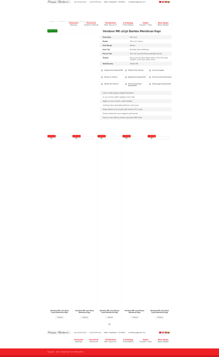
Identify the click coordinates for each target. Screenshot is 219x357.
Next (175, 228)
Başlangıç (78, 340)
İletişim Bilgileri (163, 340)
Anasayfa (51, 21)
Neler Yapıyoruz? (110, 340)
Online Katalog (128, 340)
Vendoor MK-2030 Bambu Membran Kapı (81, 21)
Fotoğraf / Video (145, 340)
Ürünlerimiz (61, 21)
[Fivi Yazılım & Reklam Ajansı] (170, 351)
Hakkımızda (93, 340)
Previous (44, 228)
